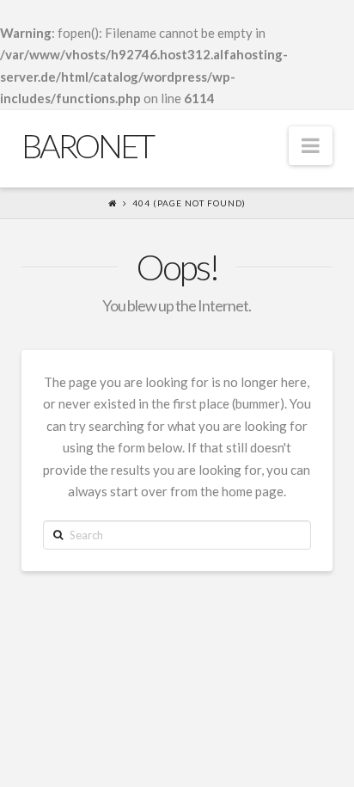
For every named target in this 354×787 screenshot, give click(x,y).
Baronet (87, 145)
